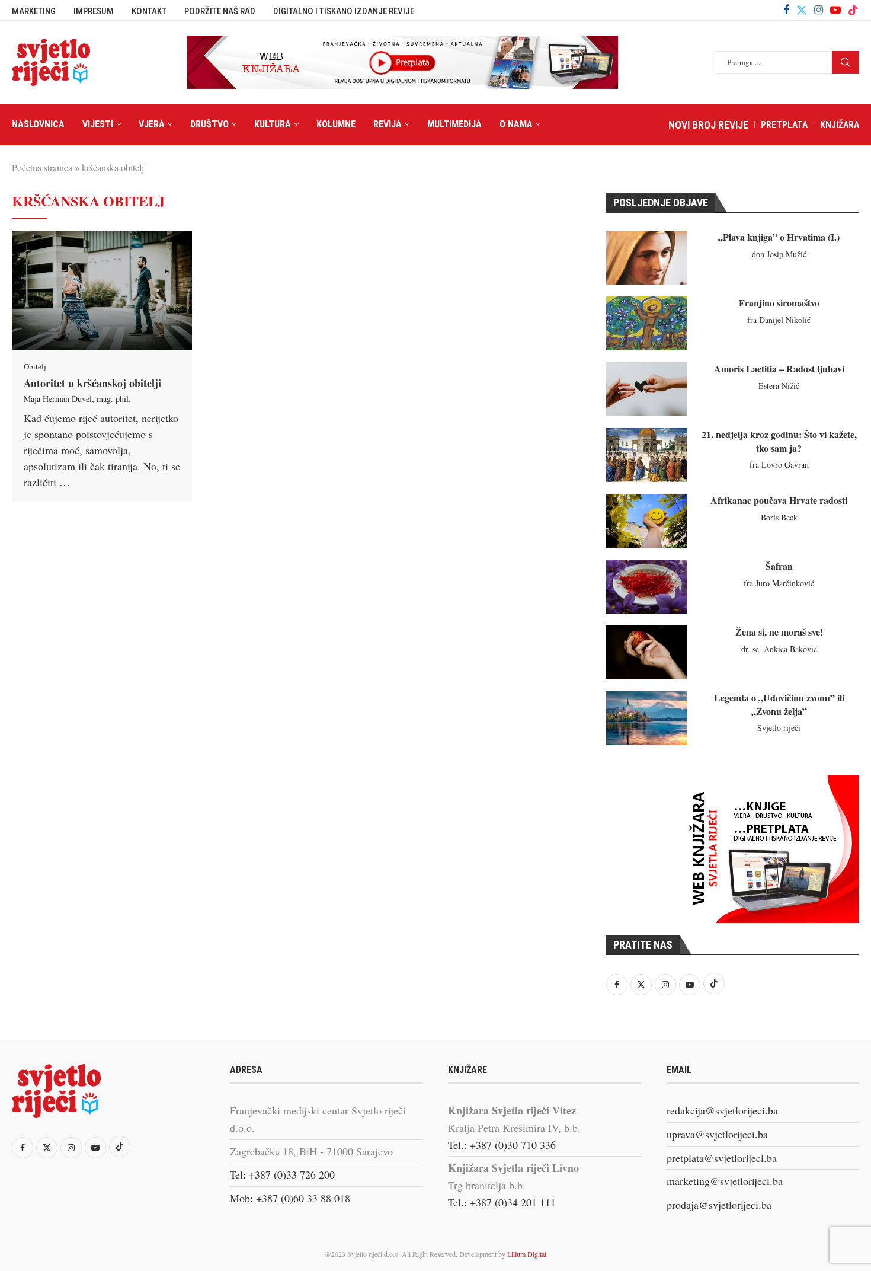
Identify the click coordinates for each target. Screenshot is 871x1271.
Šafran (779, 566)
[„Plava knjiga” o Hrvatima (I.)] (646, 258)
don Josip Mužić (779, 254)
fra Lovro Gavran (779, 464)
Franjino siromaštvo (779, 302)
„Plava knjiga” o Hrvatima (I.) (779, 237)
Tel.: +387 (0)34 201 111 (502, 1202)
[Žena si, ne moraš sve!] (646, 652)
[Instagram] (819, 10)
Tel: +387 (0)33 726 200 (282, 1174)
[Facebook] (786, 10)
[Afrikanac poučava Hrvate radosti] (646, 521)
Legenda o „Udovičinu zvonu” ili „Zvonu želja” (779, 704)
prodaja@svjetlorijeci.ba (719, 1204)
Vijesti (97, 124)
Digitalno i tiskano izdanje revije (343, 11)
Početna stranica (42, 167)
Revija (387, 124)
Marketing (34, 11)
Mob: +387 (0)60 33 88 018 (290, 1198)
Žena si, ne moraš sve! (779, 631)
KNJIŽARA (839, 124)
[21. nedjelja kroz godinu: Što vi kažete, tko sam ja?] (646, 455)
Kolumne (336, 124)
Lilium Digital (526, 1254)
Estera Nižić (778, 385)
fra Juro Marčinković (779, 583)
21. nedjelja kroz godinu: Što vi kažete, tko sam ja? (779, 440)
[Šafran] (646, 587)
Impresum (93, 11)
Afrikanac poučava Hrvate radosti (778, 500)
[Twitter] (802, 10)
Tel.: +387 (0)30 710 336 (502, 1145)
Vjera (152, 124)
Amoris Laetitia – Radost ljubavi (779, 368)
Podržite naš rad (219, 11)
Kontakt (149, 11)
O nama (516, 124)
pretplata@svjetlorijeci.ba (722, 1158)
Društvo (209, 124)
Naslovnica (38, 124)
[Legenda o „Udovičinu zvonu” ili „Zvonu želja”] (646, 718)
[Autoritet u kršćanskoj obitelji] (102, 290)
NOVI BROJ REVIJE (708, 125)
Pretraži (845, 62)
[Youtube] (835, 10)
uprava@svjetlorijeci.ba (717, 1134)
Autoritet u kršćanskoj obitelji (92, 383)
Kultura (272, 124)
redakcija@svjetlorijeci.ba (722, 1110)
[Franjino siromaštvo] (646, 323)
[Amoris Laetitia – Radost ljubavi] (646, 389)
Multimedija (454, 124)
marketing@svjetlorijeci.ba (725, 1181)
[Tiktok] (853, 10)
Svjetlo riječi (778, 727)
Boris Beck (779, 517)
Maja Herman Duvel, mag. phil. (77, 398)
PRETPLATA (784, 124)
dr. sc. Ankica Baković (779, 648)
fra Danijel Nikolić (779, 319)
